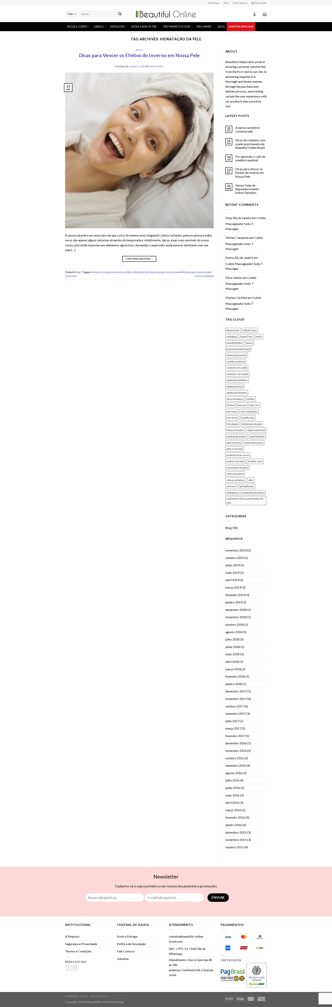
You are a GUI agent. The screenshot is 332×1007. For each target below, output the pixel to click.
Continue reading (139, 258)
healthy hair (248, 417)
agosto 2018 (233, 632)
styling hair (232, 492)
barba (259, 336)
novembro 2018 (236, 617)
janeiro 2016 (233, 825)
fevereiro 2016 (235, 817)
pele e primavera (254, 442)
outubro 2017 (234, 706)
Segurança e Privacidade (81, 944)
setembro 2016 (235, 765)
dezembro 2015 (236, 832)
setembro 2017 (235, 713)
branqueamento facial (238, 349)
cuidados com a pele (237, 374)
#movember (233, 330)
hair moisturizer (249, 411)
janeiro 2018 (233, 684)
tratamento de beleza (253, 492)
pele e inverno (198, 272)
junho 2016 (232, 788)
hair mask (232, 411)
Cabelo (99, 26)
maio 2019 (232, 572)
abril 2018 (232, 661)
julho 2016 (232, 780)
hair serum (232, 417)
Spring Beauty (246, 486)
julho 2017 (232, 721)
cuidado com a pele (237, 367)
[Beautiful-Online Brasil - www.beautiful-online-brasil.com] (166, 14)
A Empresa (213, 2)
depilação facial (235, 386)
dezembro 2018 (236, 609)
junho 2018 (232, 647)
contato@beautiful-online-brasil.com (186, 939)
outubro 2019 (234, 558)
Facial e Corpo (77, 26)
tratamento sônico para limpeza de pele (245, 500)
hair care (254, 405)
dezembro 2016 (236, 743)
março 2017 (233, 728)
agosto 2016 (233, 773)
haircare (241, 405)
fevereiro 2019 (235, 595)
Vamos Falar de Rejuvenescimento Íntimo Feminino (247, 188)
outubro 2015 (234, 847)
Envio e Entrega (127, 936)
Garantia (123, 958)
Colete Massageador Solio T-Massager (245, 223)
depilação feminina (237, 392)
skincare (231, 486)
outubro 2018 (234, 624)
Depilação (117, 26)
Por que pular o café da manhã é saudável (250, 158)
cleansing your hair (237, 355)
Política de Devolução (131, 944)
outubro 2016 (234, 758)
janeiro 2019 (233, 602)
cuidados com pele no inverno (107, 272)
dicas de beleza (235, 399)
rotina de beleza (235, 473)
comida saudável (236, 361)
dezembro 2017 (236, 691)
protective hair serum (238, 455)
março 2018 (233, 669)
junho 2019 (232, 565)
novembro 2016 (236, 750)
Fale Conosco (240, 2)
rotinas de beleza (236, 480)
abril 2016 (232, 802)
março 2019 (233, 587)
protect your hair (235, 461)
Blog (226, 2)
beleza (249, 342)
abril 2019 (232, 580)
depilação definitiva (237, 380)
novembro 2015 (236, 839)
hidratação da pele (155, 272)
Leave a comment (204, 275)
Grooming (204, 26)
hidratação (138, 272)
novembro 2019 (236, 550)
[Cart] (264, 14)
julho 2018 (232, 639)
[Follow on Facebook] (69, 968)
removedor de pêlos (237, 467)
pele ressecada (235, 448)
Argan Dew (246, 336)
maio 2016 (232, 795)
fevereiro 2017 (235, 736)
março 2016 (233, 810)
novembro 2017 (236, 698)
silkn (250, 480)
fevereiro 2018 (235, 676)
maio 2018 (232, 654)
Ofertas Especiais (241, 26)
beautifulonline (234, 342)
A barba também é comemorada (247, 129)
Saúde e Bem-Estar (143, 26)
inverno (170, 272)
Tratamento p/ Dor (176, 26)
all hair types (250, 330)
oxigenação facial (256, 430)
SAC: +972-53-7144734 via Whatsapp (187, 951)
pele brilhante (182, 272)
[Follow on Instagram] (75, 968)
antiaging (232, 336)
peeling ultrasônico (237, 436)
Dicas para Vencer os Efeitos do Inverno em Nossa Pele (139, 55)
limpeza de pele (235, 430)
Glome (230, 405)
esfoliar (128, 272)
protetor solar (255, 461)
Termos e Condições (78, 951)
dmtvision (156, 66)
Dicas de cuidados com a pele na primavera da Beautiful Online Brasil (250, 143)
